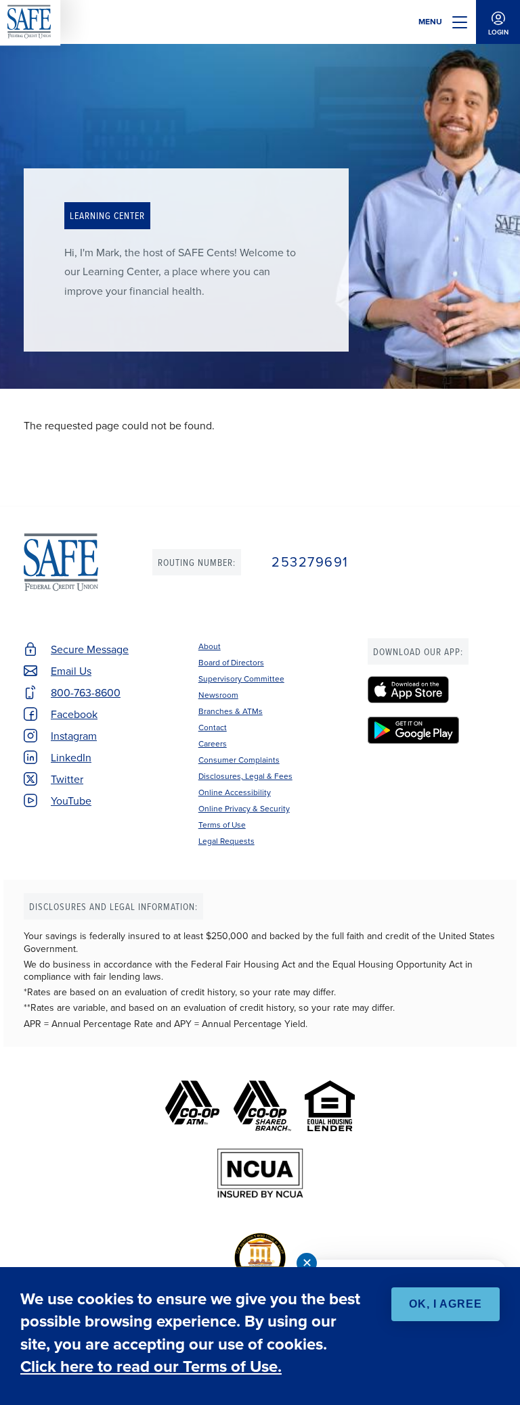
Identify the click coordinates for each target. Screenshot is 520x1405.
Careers (212, 743)
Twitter (67, 778)
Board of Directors (231, 662)
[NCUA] (260, 1173)
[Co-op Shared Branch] (262, 1105)
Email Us (71, 670)
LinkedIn (71, 757)
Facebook (74, 714)
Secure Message (90, 649)
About (209, 646)
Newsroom (218, 694)
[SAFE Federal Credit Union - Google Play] (432, 730)
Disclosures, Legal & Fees (245, 776)
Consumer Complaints (239, 759)
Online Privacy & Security (244, 808)
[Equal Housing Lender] (330, 1105)
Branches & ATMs (230, 711)
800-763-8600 (86, 692)
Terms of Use (222, 824)
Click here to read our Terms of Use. (151, 1366)
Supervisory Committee (241, 678)
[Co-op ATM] (192, 1105)
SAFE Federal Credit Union (61, 562)
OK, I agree (445, 1304)
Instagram (74, 735)
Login (498, 32)
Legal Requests (226, 841)
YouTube (71, 800)
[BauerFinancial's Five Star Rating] (260, 1258)
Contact (212, 727)
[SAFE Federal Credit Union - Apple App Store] (432, 689)
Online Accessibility (234, 792)
